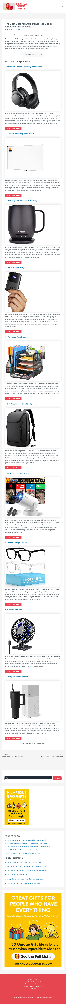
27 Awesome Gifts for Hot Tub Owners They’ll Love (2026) (23, 853)
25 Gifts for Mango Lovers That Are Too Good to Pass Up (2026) (25, 840)
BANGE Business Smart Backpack (21, 404)
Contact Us (31, 997)
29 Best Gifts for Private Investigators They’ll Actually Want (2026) (26, 843)
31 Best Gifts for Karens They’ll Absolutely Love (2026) (22, 850)
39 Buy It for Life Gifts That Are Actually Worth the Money (23, 883)
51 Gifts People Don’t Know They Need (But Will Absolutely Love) (26, 866)
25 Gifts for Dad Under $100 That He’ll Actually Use (21, 875)
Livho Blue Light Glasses (17, 542)
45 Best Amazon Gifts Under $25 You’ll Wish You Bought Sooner (25, 871)
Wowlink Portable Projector (19, 473)
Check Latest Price (13, 128)
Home (15, 997)
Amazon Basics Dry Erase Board (20, 133)
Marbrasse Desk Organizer (18, 337)
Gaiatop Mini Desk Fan (16, 609)
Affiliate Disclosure (42, 997)
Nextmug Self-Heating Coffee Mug (22, 200)
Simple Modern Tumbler (18, 676)
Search (6, 774)
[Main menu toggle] (62, 6)
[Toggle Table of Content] (40, 54)
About (50, 997)
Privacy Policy (22, 997)
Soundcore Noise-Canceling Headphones (24, 66)
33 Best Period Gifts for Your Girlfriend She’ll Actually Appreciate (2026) (27, 846)
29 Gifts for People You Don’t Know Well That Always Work (23, 862)
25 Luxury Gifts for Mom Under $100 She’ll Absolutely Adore (24, 879)
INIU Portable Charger (16, 267)
